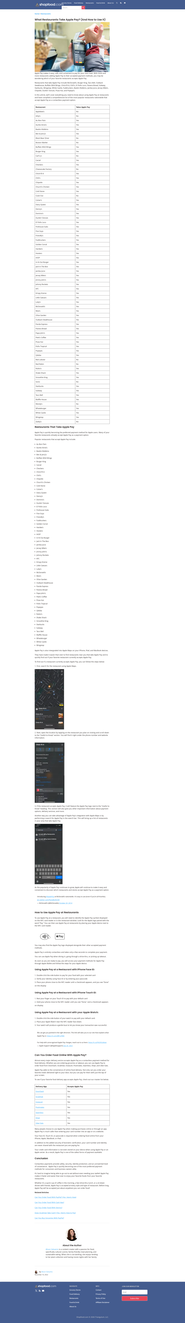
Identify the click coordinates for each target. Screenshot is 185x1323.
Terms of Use (100, 1298)
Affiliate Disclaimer (102, 1302)
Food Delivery (78, 3)
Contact (98, 1290)
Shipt (38, 1118)
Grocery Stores (66, 3)
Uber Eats (39, 1123)
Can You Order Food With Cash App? (49, 1202)
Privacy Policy (101, 1294)
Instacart (39, 1102)
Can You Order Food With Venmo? (48, 1207)
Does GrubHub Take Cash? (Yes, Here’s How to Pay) (55, 1213)
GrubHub (39, 1097)
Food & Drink (100, 3)
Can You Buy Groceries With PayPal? (49, 1218)
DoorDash (40, 1091)
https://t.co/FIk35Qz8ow (97, 1042)
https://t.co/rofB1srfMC (56, 1036)
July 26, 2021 (68, 1046)
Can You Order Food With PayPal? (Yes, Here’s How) (55, 1197)
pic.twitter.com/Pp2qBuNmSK (48, 900)
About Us (111, 3)
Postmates (40, 1107)
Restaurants (90, 3)
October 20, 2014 (65, 903)
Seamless (39, 1112)
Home (37, 14)
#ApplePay (50, 896)
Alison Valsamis (52, 1249)
